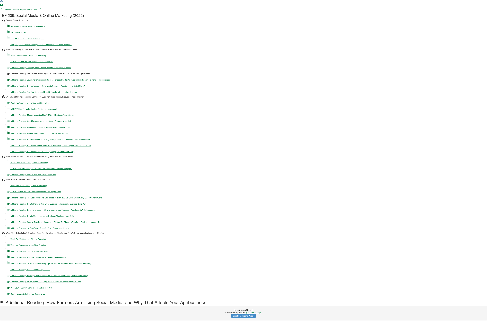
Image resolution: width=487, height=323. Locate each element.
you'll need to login (253, 312)
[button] (1, 2)
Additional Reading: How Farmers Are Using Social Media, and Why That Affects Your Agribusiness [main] (104, 302)
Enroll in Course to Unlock (243, 316)
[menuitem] (1, 6)
